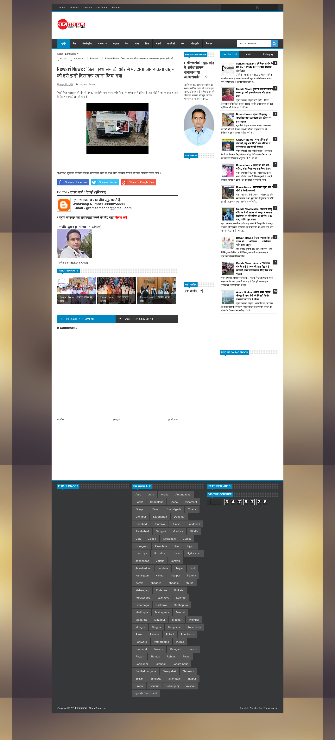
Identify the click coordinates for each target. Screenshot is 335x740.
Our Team (102, 7)
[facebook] (225, 8)
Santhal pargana (146, 671)
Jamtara (163, 568)
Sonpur (154, 685)
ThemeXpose (270, 708)
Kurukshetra (143, 597)
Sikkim (139, 678)
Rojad (186, 656)
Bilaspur (140, 509)
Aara (138, 494)
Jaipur (160, 560)
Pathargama (161, 641)
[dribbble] (257, 8)
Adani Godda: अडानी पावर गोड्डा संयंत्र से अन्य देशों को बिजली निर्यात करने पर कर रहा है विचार (253, 296)
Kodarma (161, 590)
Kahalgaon (142, 575)
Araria (164, 494)
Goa (138, 538)
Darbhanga (160, 516)
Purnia (180, 641)
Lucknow (161, 604)
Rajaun (158, 649)
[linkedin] (265, 8)
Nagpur (156, 627)
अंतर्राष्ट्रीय (87, 43)
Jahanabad (142, 560)
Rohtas (171, 656)
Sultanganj (172, 685)
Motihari (177, 619)
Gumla (187, 538)
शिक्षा (147, 43)
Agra (151, 494)
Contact (88, 7)
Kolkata (178, 590)
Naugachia (174, 627)
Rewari (92, 84)
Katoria (191, 575)
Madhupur (142, 612)
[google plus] (274, 8)
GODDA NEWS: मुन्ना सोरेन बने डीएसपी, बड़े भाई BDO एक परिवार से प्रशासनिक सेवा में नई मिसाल (253, 143)
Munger (140, 627)
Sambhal (160, 663)
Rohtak (155, 656)
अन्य (137, 43)
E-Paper (116, 7)
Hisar (177, 553)
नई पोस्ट (61, 419)
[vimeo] (241, 8)
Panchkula (187, 634)
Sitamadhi (174, 678)
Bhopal (174, 501)
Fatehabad (142, 531)
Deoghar (179, 516)
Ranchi (192, 649)
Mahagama (162, 612)
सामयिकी (171, 43)
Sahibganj (142, 663)
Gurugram (142, 546)
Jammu (175, 560)
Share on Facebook (76, 182)
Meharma (141, 619)
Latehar (181, 597)
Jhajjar (179, 568)
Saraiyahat (169, 671)
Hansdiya (141, 553)
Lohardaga (142, 604)
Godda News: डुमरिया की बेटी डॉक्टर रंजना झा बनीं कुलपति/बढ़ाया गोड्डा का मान (254, 92)
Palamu (154, 634)
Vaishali (190, 685)
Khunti (189, 582)
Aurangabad (183, 494)
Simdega (155, 678)
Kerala (139, 582)
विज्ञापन (209, 43)
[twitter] (233, 8)
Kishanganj (142, 590)
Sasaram (188, 671)
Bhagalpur (156, 501)
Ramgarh (175, 649)
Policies (74, 7)
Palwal (170, 634)
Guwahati (161, 546)
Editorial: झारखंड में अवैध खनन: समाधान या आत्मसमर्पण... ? (199, 70)
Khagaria (155, 582)
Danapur (141, 516)
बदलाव (116, 43)
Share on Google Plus (141, 182)
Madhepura (181, 604)
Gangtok (161, 531)
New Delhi (194, 627)
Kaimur (160, 575)
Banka (139, 501)
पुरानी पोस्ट (173, 419)
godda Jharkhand (146, 693)
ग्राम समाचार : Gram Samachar (91, 708)
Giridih (194, 531)
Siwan (139, 685)
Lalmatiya (163, 597)
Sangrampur (180, 663)
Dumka (176, 523)
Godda (152, 538)
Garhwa (178, 531)
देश (74, 43)
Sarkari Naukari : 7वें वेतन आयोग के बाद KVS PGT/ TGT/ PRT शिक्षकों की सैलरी (254, 67)
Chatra (192, 509)
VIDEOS (102, 43)
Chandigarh (174, 509)
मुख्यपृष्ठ (116, 419)
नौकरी (158, 43)
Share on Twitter (108, 182)
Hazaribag (160, 553)
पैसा (127, 43)
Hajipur (190, 546)
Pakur (139, 634)
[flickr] (249, 8)
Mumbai (194, 619)
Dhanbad (141, 523)
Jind (192, 568)
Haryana (83, 84)
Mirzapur (159, 619)
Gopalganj (169, 538)
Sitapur (191, 678)
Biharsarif (191, 501)
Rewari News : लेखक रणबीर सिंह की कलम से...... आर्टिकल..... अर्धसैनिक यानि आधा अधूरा (254, 241)
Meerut (180, 612)
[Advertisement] (207, 25)
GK (183, 43)
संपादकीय (195, 43)
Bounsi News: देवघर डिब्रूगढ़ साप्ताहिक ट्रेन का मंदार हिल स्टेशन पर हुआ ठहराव (253, 118)
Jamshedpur (143, 568)
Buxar (156, 509)
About (62, 7)
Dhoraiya (159, 523)
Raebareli (141, 649)
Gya (176, 546)
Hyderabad (193, 553)
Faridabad (193, 523)
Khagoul (173, 582)
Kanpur (175, 575)
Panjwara (141, 641)
